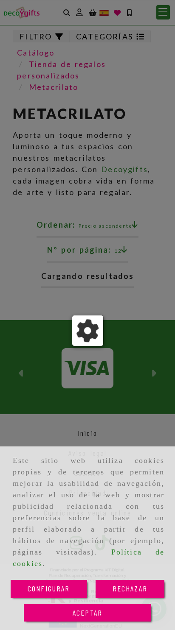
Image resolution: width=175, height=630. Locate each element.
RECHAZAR (130, 588)
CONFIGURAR (49, 588)
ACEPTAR (87, 612)
